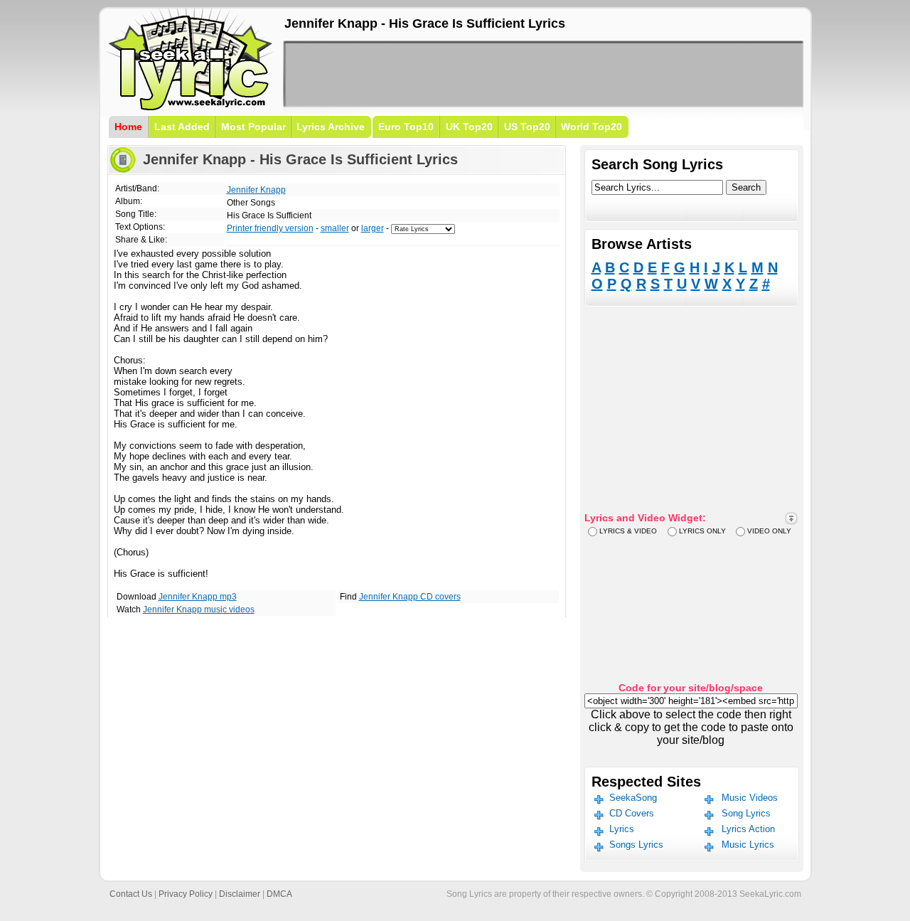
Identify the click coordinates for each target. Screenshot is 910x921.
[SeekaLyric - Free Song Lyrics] (190, 108)
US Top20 (527, 126)
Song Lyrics (746, 813)
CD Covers (631, 813)
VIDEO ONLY (769, 531)
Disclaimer (239, 894)
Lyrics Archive (330, 126)
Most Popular (253, 126)
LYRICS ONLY (702, 531)
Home (128, 126)
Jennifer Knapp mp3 (198, 597)
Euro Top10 (406, 126)
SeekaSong (633, 797)
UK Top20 (469, 126)
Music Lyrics (748, 844)
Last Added (182, 126)
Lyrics (621, 829)
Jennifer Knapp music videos (199, 609)
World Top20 (591, 126)
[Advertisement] (543, 74)
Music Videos (750, 797)
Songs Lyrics (636, 844)
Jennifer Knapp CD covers (410, 597)
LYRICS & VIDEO (628, 531)
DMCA (279, 894)
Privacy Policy (186, 894)
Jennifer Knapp (256, 190)
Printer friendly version (270, 228)
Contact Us (130, 894)
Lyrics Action (748, 829)
